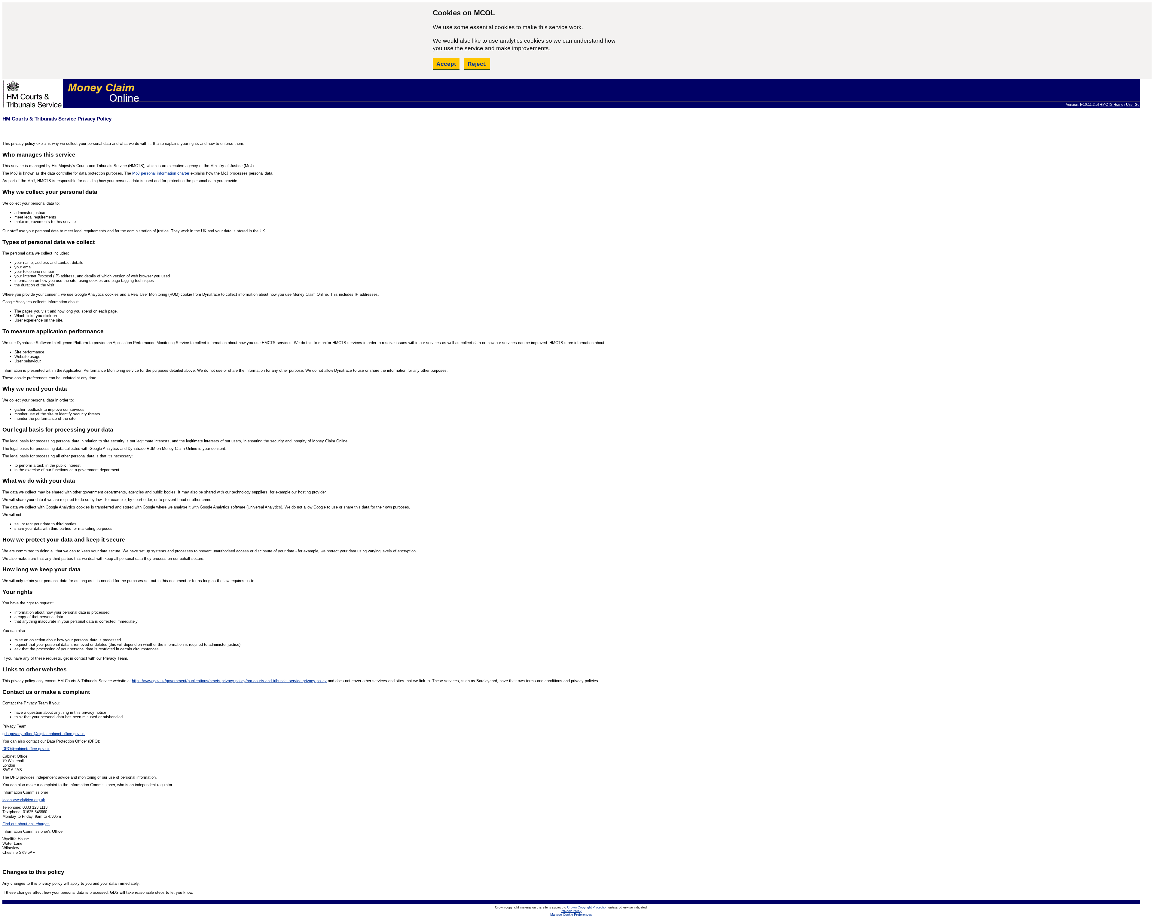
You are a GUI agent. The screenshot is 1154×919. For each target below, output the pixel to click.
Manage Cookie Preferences (571, 914)
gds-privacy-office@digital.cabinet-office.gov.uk (43, 733)
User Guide (1135, 104)
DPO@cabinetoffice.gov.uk (26, 748)
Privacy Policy (571, 911)
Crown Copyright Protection (587, 907)
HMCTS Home (1111, 104)
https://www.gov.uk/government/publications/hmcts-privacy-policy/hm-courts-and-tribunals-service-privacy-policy (229, 681)
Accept (446, 64)
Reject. (477, 64)
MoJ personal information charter (160, 173)
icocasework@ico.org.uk (23, 800)
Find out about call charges (26, 824)
